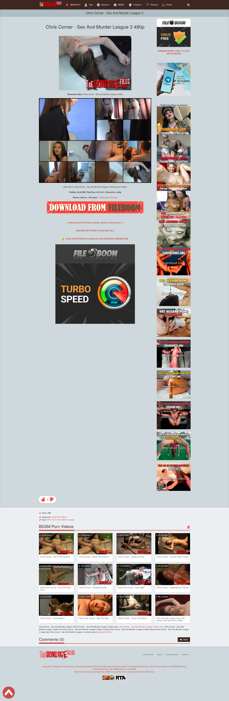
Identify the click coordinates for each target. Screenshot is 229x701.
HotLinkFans (80, 666)
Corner (55, 519)
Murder (65, 519)
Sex (59, 519)
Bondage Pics (109, 666)
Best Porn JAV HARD (109, 669)
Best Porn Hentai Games (85, 671)
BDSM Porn (75, 4)
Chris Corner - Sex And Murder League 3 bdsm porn (141, 626)
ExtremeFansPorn (94, 666)
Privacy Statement (172, 654)
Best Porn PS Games (145, 671)
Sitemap (185, 654)
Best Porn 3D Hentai (127, 671)
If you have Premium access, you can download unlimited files (97, 238)
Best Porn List (146, 666)
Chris (49, 519)
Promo (169, 4)
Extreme (104, 4)
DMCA (159, 654)
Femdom (137, 4)
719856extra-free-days (107, 197)
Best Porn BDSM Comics (107, 671)
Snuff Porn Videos (59, 517)
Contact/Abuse (148, 654)
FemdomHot (68, 666)
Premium (154, 4)
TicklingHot (57, 666)
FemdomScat (133, 666)
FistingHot (46, 666)
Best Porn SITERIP (127, 669)
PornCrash (157, 666)
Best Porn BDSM (170, 666)
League (71, 519)
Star (91, 4)
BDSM (120, 4)
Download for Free (104, 632)
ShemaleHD (121, 666)
